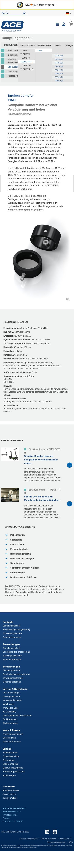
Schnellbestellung (11, 756)
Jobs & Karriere (9, 794)
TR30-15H (59, 56)
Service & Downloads (15, 689)
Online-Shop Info (10, 764)
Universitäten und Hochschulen (17, 715)
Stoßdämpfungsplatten (13, 71)
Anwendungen (11, 644)
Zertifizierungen (10, 719)
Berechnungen (11, 666)
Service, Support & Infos (14, 771)
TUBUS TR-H (26, 62)
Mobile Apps (8, 704)
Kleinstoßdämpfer (13, 50)
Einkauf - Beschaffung (13, 768)
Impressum (65, 839)
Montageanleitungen (12, 700)
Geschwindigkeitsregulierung (16, 629)
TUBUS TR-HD (26, 69)
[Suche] (25, 13)
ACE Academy (9, 712)
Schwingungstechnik (12, 633)
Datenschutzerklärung (56, 842)
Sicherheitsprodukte (12, 637)
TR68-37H (59, 74)
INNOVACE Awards (12, 741)
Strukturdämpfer (13, 67)
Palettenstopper (13, 76)
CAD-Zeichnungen (11, 693)
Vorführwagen (9, 775)
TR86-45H (59, 81)
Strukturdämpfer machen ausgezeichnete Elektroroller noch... (41, 459)
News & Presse (11, 730)
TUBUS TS (25, 54)
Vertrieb (7, 748)
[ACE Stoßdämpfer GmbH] (12, 26)
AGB (71, 842)
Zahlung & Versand (48, 839)
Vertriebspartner (10, 752)
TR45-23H (59, 63)
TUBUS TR (25, 58)
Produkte (8, 622)
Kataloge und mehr (11, 696)
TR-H (40, 50)
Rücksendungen (10, 723)
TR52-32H (59, 66)
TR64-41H (59, 70)
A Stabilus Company (11, 790)
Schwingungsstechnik (13, 678)
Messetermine (9, 738)
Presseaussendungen (13, 734)
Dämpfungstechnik (11, 626)
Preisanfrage (9, 760)
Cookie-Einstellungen (29, 839)
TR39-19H (59, 59)
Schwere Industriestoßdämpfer (13, 61)
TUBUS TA (25, 50)
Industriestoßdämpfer (13, 55)
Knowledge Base (11, 708)
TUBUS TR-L (26, 65)
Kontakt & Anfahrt (10, 798)
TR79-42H (59, 77)
